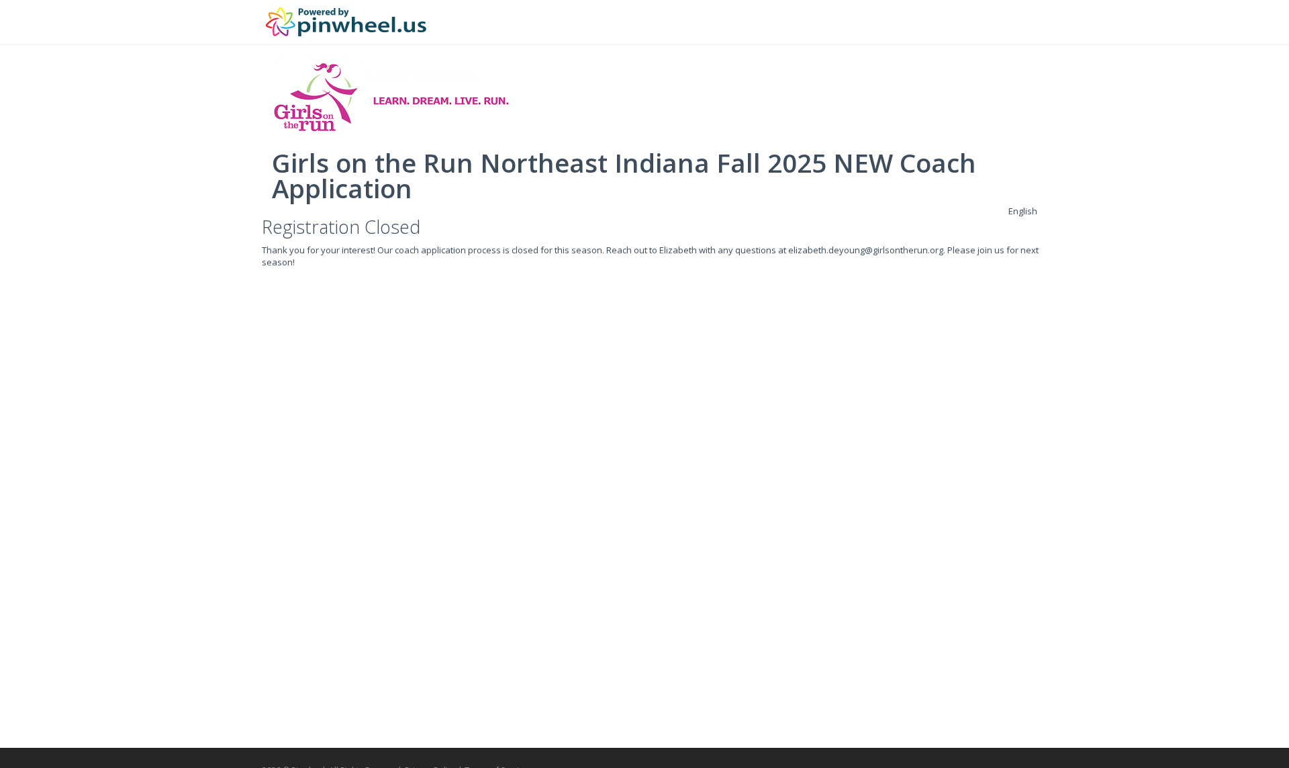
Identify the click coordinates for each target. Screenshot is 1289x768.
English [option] (1022, 211)
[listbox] (1022, 211)
